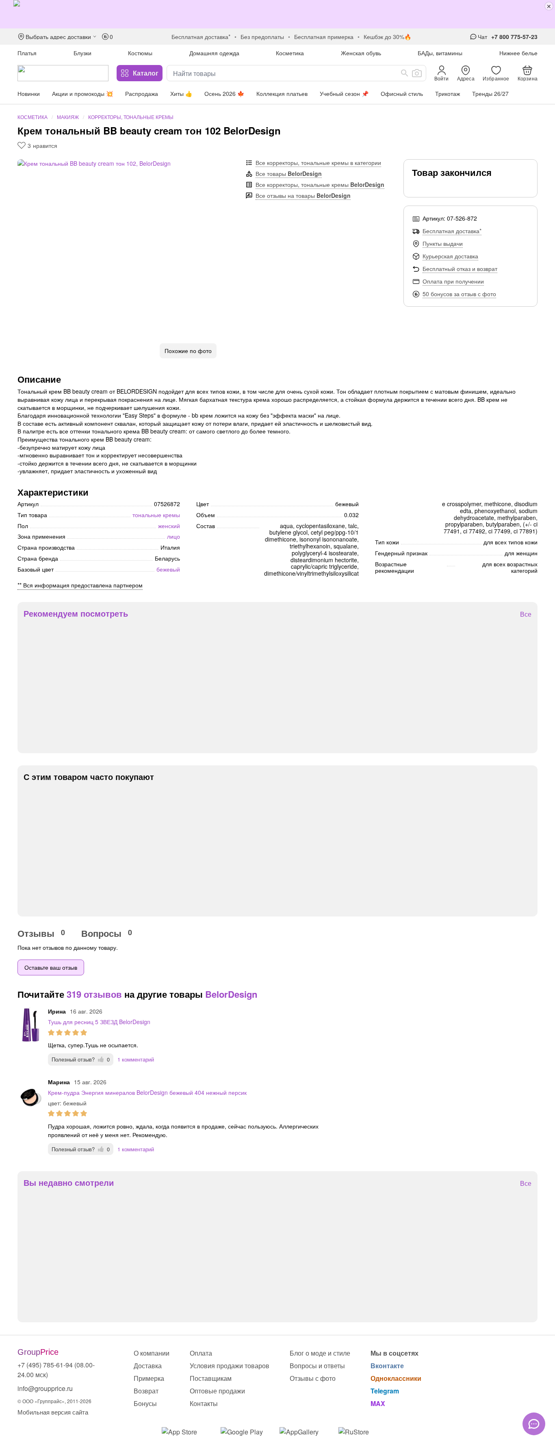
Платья (27, 52)
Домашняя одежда (214, 52)
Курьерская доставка (450, 256)
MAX (378, 1403)
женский (169, 526)
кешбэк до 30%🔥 (387, 36)
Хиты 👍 (181, 93)
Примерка (149, 1378)
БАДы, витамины (440, 52)
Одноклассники (396, 1378)
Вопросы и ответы (317, 1365)
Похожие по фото (188, 351)
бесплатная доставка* (200, 36)
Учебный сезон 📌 (344, 93)
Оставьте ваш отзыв (50, 967)
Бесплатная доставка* (452, 231)
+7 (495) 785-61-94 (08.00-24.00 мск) (56, 1369)
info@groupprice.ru (45, 1388)
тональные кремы (156, 515)
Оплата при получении (453, 281)
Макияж (68, 116)
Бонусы (145, 1403)
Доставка (148, 1365)
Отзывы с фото (313, 1378)
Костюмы (140, 52)
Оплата (201, 1353)
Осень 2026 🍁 (224, 93)
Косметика (290, 52)
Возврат (146, 1390)
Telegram (385, 1390)
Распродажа (141, 93)
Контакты (204, 1403)
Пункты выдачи (443, 243)
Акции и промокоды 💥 (82, 93)
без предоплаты (262, 36)
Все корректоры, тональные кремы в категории (318, 162)
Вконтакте (387, 1365)
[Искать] (405, 73)
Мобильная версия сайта (52, 1412)
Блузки (82, 52)
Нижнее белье (518, 52)
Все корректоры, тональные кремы (320, 184)
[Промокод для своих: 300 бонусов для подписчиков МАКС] (277, 14)
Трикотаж (447, 93)
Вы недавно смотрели (69, 1182)
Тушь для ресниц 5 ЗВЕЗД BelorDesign (99, 1022)
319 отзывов (94, 994)
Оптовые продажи (217, 1390)
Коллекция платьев (282, 93)
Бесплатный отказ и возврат (460, 268)
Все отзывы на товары (303, 195)
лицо (173, 536)
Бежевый (168, 569)
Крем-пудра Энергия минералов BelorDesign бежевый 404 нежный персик (147, 1092)
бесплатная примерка (323, 36)
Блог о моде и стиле (320, 1353)
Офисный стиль (402, 93)
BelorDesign (231, 994)
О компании (151, 1353)
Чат (482, 36)
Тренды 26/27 (490, 93)
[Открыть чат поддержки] (533, 1424)
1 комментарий (135, 1059)
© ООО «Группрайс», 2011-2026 (54, 1400)
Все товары (289, 173)
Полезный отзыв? (81, 1059)
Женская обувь (361, 52)
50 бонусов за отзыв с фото (459, 294)
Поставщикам (211, 1378)
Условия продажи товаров (229, 1365)
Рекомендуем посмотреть (76, 613)
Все (525, 614)
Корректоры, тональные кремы (130, 116)
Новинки (28, 93)
